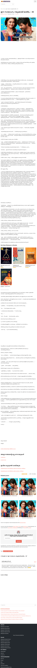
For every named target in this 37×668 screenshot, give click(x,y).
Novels (14, 526)
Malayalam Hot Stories (4, 633)
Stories (17, 526)
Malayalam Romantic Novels (6, 639)
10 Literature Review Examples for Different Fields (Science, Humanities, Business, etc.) (16, 615)
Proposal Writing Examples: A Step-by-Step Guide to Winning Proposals (13, 614)
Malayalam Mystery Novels (5, 642)
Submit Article (3, 651)
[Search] (13, 4)
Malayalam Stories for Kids (5, 631)
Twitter (25, 527)
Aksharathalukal (6, 608)
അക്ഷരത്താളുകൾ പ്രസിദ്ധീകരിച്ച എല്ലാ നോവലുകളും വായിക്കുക (13, 468)
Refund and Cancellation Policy (6, 667)
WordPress (22, 635)
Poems (20, 526)
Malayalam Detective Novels (6, 647)
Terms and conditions (4, 665)
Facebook (29, 527)
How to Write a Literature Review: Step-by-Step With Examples (11, 617)
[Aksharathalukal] (5, 1)
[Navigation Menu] (35, 1)
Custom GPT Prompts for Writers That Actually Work (9, 612)
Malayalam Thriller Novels (5, 644)
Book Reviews (25, 526)
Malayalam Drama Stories (5, 628)
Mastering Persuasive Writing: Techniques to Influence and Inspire (12, 619)
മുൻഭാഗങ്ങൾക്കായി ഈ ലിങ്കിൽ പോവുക (8, 448)
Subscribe (19, 541)
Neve (14, 635)
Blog (1, 662)
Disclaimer (2, 663)
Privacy (2, 660)
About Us (2, 653)
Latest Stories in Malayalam (12, 527)
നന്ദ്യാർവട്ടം (3, 457)
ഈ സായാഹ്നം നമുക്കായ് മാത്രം (8, 551)
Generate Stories (23, 522)
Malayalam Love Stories (5, 626)
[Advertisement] (18, 51)
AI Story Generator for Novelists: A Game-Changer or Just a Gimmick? (12, 610)
